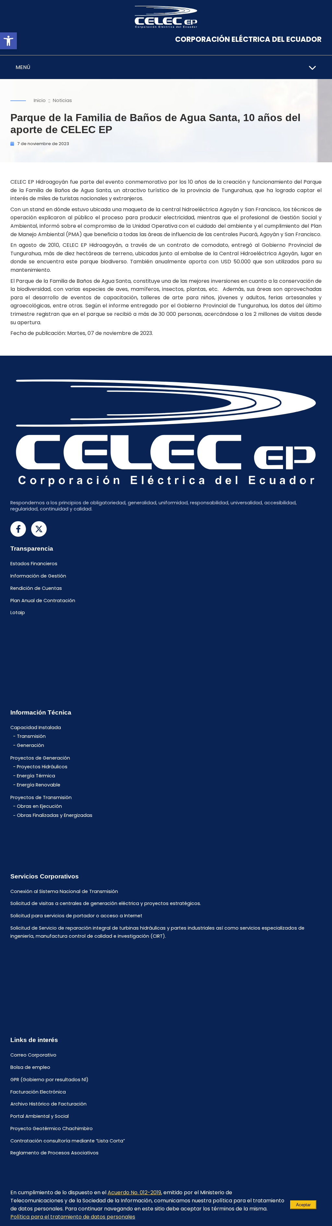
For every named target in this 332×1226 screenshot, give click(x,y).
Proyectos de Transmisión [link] (41, 798)
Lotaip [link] (17, 613)
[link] (8, 40)
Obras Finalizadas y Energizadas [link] (54, 815)
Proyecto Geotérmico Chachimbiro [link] (51, 1128)
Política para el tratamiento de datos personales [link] (72, 1216)
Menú (23, 67)
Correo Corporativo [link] (33, 1055)
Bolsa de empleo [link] (30, 1067)
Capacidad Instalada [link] (35, 727)
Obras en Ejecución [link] (39, 806)
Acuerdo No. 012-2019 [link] (134, 1192)
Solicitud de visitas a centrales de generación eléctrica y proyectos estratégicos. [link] (105, 903)
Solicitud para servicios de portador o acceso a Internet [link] (76, 916)
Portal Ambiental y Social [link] (39, 1116)
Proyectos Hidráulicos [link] (42, 766)
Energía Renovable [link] (38, 785)
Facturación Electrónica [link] (38, 1092)
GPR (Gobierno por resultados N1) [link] (49, 1079)
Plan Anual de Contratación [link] (42, 600)
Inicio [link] (40, 100)
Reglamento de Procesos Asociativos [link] (54, 1153)
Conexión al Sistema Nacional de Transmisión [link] (64, 891)
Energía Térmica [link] (36, 776)
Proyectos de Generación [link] (40, 758)
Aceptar (303, 1204)
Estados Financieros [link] (33, 564)
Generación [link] (30, 745)
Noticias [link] (62, 100)
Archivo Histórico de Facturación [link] (48, 1104)
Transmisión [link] (31, 736)
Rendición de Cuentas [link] (36, 588)
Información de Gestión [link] (38, 576)
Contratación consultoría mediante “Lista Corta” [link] (67, 1141)
